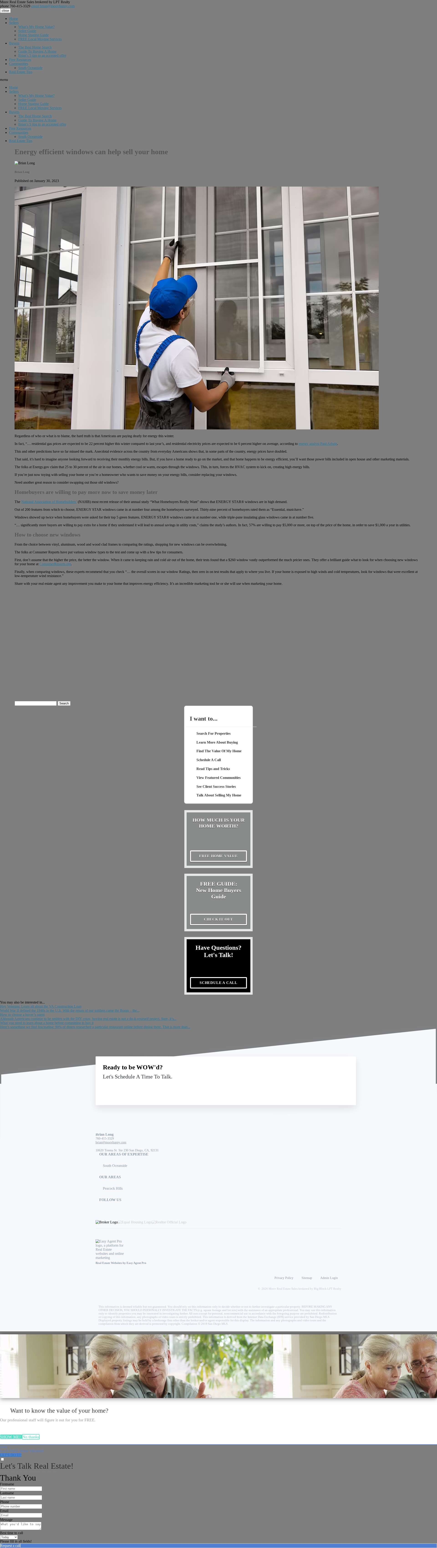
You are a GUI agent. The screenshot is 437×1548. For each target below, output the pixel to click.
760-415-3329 (15, 6)
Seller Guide (27, 31)
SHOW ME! (11, 1437)
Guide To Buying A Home (37, 51)
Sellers (14, 23)
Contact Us (311, 1087)
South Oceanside (30, 68)
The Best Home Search (35, 47)
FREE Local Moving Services (40, 39)
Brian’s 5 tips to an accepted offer (42, 55)
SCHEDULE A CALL (218, 983)
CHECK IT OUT (218, 919)
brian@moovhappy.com (53, 6)
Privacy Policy (283, 1278)
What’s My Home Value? (36, 27)
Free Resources (20, 60)
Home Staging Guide (33, 35)
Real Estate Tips (20, 72)
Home (13, 19)
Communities (18, 64)
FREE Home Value (218, 856)
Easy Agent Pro (137, 1263)
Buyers (14, 43)
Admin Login (329, 1278)
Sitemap (307, 1278)
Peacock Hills (113, 1188)
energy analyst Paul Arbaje (318, 444)
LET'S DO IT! (10, 1455)
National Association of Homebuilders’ (49, 502)
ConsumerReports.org (55, 564)
